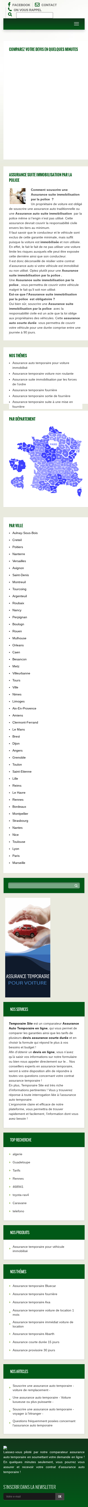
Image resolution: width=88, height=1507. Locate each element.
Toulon (17, 764)
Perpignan (19, 617)
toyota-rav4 (21, 1195)
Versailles (19, 561)
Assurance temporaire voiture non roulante (43, 373)
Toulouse (18, 841)
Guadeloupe (21, 1162)
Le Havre (18, 792)
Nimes (16, 694)
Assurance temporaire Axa (31, 1302)
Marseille (18, 863)
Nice (15, 834)
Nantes (17, 827)
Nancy (16, 610)
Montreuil (19, 582)
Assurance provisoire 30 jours (34, 1350)
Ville (15, 687)
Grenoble (19, 757)
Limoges (18, 701)
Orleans (18, 645)
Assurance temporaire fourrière (34, 390)
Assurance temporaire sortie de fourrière (41, 396)
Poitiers (17, 547)
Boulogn (18, 624)
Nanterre (18, 554)
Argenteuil (19, 596)
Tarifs (16, 1170)
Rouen (17, 631)
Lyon (15, 849)
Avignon (18, 568)
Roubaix (18, 603)
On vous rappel (28, 10)
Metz (15, 666)
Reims (16, 785)
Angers (17, 750)
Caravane (20, 1203)
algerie (17, 1154)
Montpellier (20, 813)
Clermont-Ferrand (25, 722)
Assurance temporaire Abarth (33, 1334)
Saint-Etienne (22, 771)
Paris (16, 856)
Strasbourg (20, 820)
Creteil (17, 540)
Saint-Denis (20, 575)
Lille (15, 778)
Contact (49, 5)
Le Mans (18, 729)
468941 (18, 1186)
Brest (16, 736)
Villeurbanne (21, 673)
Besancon (19, 659)
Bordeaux (19, 806)
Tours (16, 680)
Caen (16, 652)
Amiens (17, 715)
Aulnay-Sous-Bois (25, 533)
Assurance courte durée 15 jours (36, 1342)
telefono (18, 1211)
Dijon (16, 743)
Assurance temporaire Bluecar (34, 1286)
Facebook (21, 5)
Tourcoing (19, 589)
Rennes (17, 799)
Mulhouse (19, 638)
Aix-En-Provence (24, 708)
